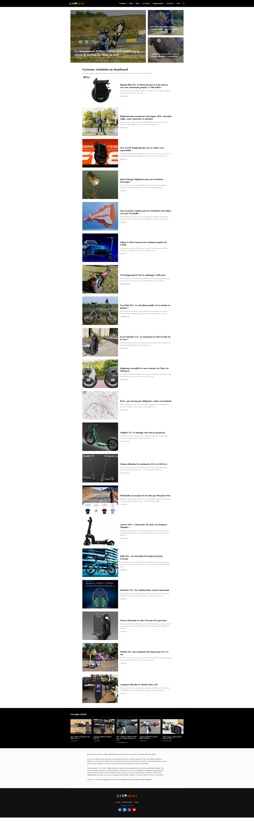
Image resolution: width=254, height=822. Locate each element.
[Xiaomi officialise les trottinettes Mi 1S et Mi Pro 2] (100, 468)
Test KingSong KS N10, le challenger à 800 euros (143, 275)
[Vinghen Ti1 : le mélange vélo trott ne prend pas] (100, 436)
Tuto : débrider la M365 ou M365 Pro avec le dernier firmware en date (126, 738)
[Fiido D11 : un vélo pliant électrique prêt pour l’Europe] (100, 562)
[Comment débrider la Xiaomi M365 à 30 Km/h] (150, 726)
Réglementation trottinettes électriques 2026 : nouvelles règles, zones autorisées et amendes (146, 117)
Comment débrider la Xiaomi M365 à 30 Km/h (148, 737)
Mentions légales (127, 802)
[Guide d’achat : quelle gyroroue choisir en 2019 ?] (173, 726)
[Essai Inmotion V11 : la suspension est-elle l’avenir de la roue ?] (100, 342)
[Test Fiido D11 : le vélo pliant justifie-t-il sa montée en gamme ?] (100, 310)
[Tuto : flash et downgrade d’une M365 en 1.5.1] (80, 726)
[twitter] (125, 810)
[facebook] (120, 810)
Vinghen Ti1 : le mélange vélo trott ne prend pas (142, 432)
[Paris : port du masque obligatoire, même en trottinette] (100, 405)
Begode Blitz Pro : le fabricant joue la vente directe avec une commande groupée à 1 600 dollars (144, 86)
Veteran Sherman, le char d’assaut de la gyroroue (143, 620)
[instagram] (129, 810)
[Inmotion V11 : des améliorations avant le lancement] (100, 594)
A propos (117, 802)
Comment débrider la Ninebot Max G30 (138, 684)
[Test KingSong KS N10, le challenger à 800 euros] (100, 279)
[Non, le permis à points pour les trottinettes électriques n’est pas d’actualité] (100, 216)
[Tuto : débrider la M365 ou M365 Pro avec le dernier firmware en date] (127, 726)
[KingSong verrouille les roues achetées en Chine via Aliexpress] (100, 373)
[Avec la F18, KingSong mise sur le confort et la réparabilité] (100, 153)
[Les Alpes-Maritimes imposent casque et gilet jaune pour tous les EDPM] (166, 22)
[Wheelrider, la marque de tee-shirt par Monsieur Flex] (100, 499)
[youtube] (134, 810)
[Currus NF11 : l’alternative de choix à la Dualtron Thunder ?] (100, 531)
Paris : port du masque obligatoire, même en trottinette (146, 401)
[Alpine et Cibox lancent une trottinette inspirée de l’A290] (100, 247)
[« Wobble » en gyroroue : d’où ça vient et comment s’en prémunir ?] (166, 50)
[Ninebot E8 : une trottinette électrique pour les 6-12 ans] (100, 657)
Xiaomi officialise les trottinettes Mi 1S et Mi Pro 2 (143, 464)
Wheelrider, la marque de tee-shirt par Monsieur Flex (145, 495)
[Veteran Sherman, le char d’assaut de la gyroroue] (100, 625)
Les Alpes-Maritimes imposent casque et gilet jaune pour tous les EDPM (165, 28)
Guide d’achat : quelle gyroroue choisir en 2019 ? (172, 737)
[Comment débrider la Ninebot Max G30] (100, 688)
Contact (136, 802)
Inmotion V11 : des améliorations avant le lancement (144, 590)
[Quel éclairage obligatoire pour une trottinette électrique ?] (100, 184)
